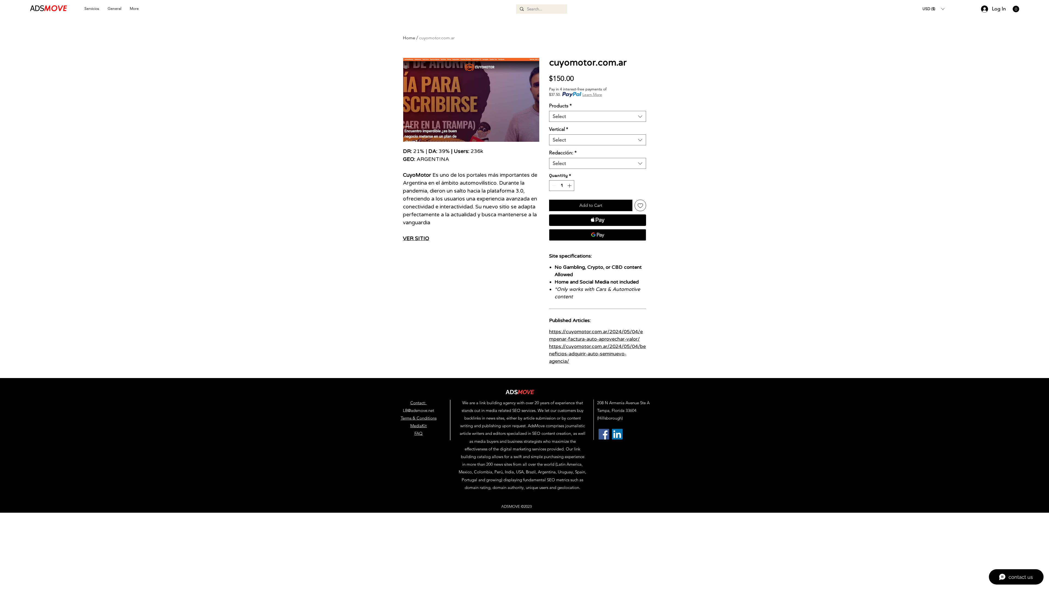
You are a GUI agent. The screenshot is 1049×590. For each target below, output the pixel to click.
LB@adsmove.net (418, 410)
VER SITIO (416, 238)
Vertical (558, 129)
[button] (933, 8)
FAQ (418, 433)
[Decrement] (553, 186)
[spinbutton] (561, 186)
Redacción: (563, 153)
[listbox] (933, 8)
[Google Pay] (597, 235)
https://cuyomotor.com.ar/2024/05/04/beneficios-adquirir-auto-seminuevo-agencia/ (597, 353)
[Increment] (570, 186)
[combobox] (597, 116)
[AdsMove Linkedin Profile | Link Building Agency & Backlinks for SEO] (617, 434)
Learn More (592, 94)
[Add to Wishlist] (640, 205)
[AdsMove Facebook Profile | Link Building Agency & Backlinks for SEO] (604, 434)
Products (560, 106)
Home (409, 37)
